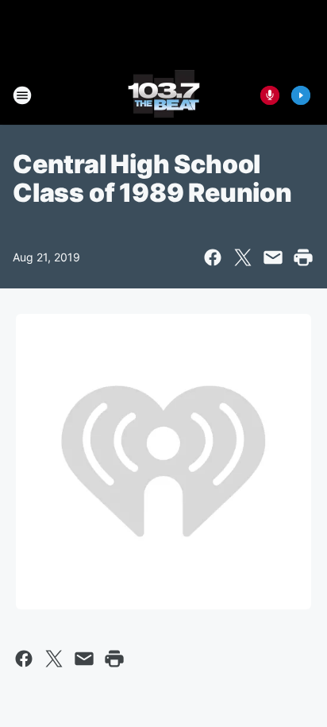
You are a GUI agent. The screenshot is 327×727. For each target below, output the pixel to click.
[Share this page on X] (243, 257)
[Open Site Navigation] (22, 95)
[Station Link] (164, 95)
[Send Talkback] (269, 95)
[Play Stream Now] (300, 95)
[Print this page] (303, 257)
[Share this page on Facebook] (213, 257)
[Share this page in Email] (273, 257)
